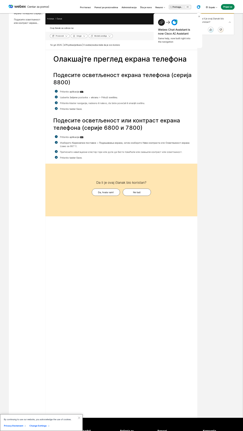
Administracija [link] (129, 7)
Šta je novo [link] (146, 7)
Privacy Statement (13, 426)
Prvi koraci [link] (85, 7)
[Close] (79, 417)
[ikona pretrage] (171, 7)
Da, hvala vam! (106, 192)
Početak (50, 19)
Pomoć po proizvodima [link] (106, 7)
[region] (41, 422)
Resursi (159, 7)
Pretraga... (177, 7)
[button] (198, 7)
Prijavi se (227, 7)
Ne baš (136, 192)
